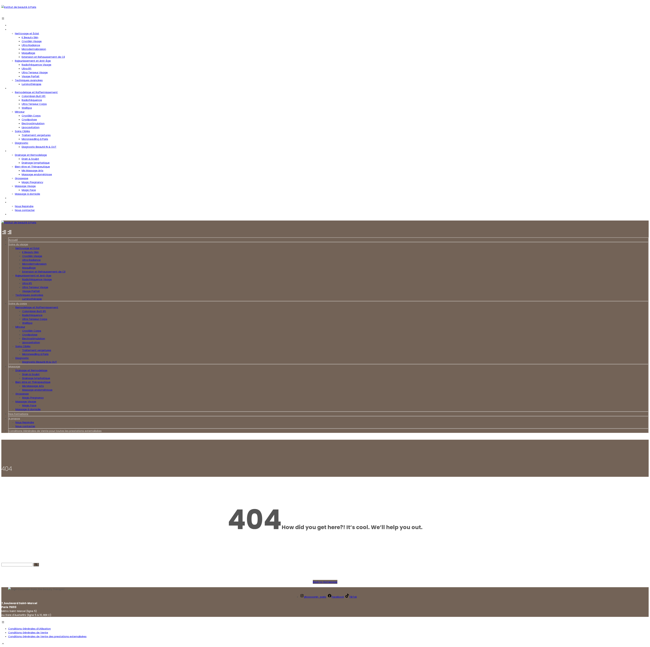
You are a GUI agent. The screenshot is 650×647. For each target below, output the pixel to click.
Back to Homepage (325, 582)
